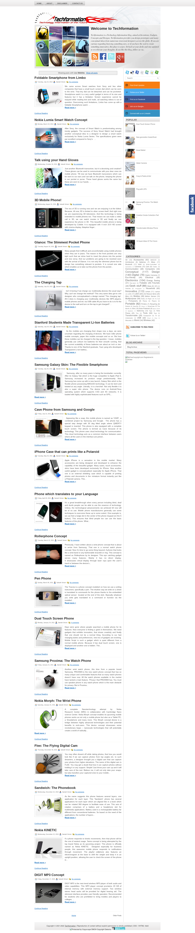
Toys (155, 313)
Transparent (147, 316)
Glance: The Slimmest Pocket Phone (62, 242)
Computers (150, 268)
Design (156, 271)
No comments (73, 82)
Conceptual (131, 271)
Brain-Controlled (151, 264)
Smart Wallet (140, 150)
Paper (150, 299)
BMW (140, 264)
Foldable (143, 282)
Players (154, 301)
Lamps (147, 291)
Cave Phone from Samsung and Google (64, 409)
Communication (131, 268)
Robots (127, 306)
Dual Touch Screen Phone (54, 618)
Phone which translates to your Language (66, 494)
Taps (150, 311)
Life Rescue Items (149, 294)
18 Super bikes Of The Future (146, 241)
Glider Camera (141, 163)
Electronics (131, 280)
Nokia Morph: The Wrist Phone (57, 700)
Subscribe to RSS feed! (141, 327)
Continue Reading (41, 113)
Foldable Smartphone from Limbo (60, 77)
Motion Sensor (150, 296)
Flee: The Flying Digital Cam (55, 745)
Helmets (128, 288)
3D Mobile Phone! (47, 200)
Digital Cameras (151, 275)
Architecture (129, 262)
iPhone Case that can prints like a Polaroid (66, 451)
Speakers (130, 311)
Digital (135, 274)
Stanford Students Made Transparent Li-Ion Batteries (74, 322)
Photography (133, 301)
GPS (156, 286)
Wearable (128, 320)
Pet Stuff (157, 299)
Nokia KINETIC (45, 830)
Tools (145, 312)
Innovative (131, 291)
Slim (133, 308)
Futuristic (156, 282)
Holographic (138, 288)
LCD (129, 294)
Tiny (137, 313)
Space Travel (156, 308)
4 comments (75, 622)
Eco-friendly (130, 277)
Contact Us (77, 3)
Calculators (128, 267)
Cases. (155, 267)
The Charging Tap (48, 282)
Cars (147, 266)
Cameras (138, 266)
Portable (130, 303)
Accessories (139, 259)
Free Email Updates (137, 85)
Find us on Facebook (137, 99)
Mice (127, 296)
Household (150, 288)
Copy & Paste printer (143, 176)
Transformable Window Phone (147, 228)
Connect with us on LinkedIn (140, 113)
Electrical (149, 277)
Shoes (143, 306)
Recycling (153, 304)
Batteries (142, 262)
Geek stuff (135, 285)
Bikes (153, 262)
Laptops (157, 291)
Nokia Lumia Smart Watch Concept (60, 120)
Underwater (129, 318)
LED (137, 293)
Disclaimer (62, 3)
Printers (144, 304)
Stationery (140, 310)
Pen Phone (42, 578)
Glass (149, 286)
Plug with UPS (141, 189)
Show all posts (92, 73)
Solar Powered (144, 308)
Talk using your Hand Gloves (56, 160)
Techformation (70, 925)
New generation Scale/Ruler (146, 137)
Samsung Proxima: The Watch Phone (62, 660)
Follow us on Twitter (137, 92)
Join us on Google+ (137, 106)
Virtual (149, 318)
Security (135, 306)
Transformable (131, 315)
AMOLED (153, 260)
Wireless (147, 320)
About (49, 3)
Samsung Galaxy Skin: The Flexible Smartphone (71, 364)
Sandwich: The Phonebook (55, 787)
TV (156, 316)
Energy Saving (153, 280)
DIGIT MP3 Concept (49, 874)
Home (39, 3)
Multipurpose (130, 298)
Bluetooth (128, 264)
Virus (155, 318)
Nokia (143, 299)
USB (139, 317)
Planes (145, 301)
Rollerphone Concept (50, 536)
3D (126, 260)
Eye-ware (133, 283)
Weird (136, 320)
